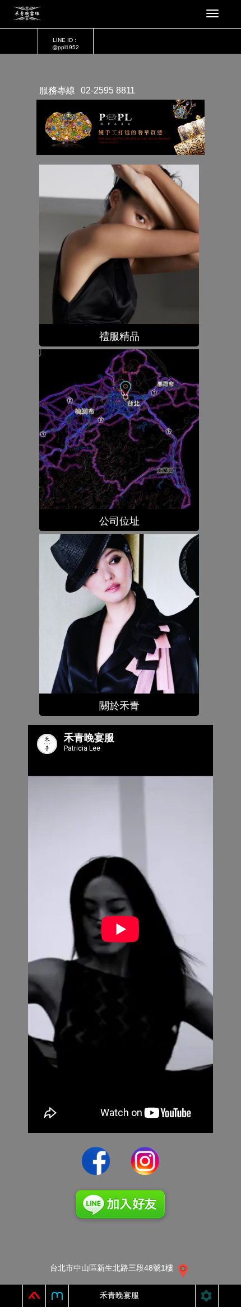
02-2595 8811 (108, 90)
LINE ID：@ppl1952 (65, 43)
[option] (120, 126)
